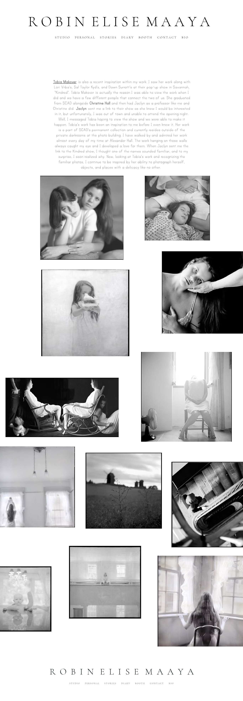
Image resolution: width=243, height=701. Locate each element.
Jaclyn (81, 108)
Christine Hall (99, 103)
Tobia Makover (64, 81)
